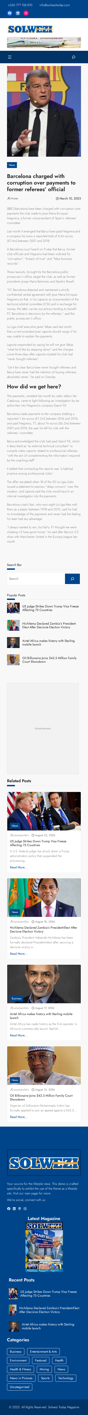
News (12, 165)
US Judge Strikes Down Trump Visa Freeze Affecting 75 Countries (50, 608)
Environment (18, 1360)
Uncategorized (19, 1387)
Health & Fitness (20, 1369)
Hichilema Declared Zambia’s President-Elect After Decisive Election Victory (49, 625)
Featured (40, 1360)
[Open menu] (9, 57)
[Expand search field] (73, 57)
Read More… (19, 867)
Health (59, 1360)
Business (16, 998)
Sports (45, 1378)
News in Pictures (21, 1378)
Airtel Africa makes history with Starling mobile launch (48, 643)
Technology (65, 1378)
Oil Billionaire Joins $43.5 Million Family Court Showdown (49, 660)
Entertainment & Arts (43, 1351)
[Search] (72, 579)
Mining (44, 1369)
